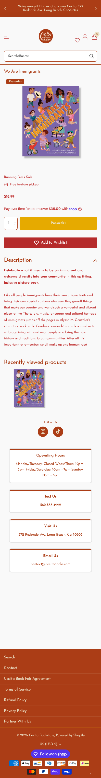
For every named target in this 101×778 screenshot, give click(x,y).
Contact (10, 668)
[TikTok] (58, 432)
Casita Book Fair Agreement (27, 679)
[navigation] (5, 8)
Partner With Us (17, 721)
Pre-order (58, 223)
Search (9, 657)
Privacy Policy (15, 711)
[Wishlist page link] (77, 36)
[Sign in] (85, 37)
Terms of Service (17, 690)
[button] (16, 218)
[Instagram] (43, 432)
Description (18, 260)
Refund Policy (15, 700)
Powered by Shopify (70, 735)
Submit (91, 56)
